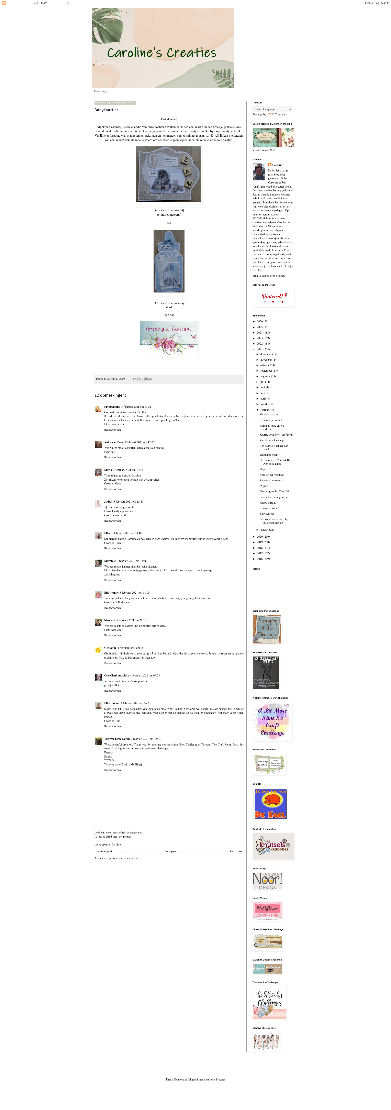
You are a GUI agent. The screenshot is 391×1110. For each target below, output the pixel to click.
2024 (260, 332)
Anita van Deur (113, 442)
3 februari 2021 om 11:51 (136, 406)
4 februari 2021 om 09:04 (145, 675)
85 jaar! (264, 486)
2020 (260, 536)
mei (263, 393)
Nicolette (109, 620)
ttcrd (169, 307)
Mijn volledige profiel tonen (269, 276)
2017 (260, 553)
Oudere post (236, 851)
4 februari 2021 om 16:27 (135, 703)
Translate (280, 114)
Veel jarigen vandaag (272, 474)
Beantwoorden (112, 429)
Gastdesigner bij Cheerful (274, 491)
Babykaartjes (267, 513)
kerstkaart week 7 (270, 455)
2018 (260, 548)
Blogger (220, 1079)
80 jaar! (264, 469)
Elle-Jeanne (111, 592)
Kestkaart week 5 (269, 508)
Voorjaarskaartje (269, 414)
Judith (108, 501)
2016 (260, 559)
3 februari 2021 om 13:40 (128, 501)
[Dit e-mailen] (135, 379)
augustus (265, 376)
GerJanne (110, 648)
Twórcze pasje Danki (117, 739)
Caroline (277, 165)
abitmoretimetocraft (169, 214)
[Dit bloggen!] (139, 379)
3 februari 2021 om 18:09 (134, 592)
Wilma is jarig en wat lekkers (272, 427)
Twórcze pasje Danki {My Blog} (123, 764)
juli (262, 382)
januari (264, 529)
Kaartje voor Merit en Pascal (276, 434)
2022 (260, 343)
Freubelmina (112, 406)
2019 (260, 542)
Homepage (100, 91)
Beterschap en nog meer (273, 497)
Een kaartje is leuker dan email (274, 447)
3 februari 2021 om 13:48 (132, 561)
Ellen (107, 533)
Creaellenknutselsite (116, 675)
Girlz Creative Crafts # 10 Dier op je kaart (275, 462)
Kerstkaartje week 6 (271, 480)
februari (265, 410)
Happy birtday (268, 502)
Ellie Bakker (112, 703)
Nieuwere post (104, 851)
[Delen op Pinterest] (150, 379)
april (263, 398)
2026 (260, 321)
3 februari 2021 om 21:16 (131, 620)
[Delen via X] (143, 379)
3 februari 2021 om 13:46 (127, 533)
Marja (108, 470)
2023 (260, 338)
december (266, 354)
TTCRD (109, 760)
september (266, 370)
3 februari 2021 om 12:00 (139, 442)
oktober (265, 365)
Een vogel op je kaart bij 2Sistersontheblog (274, 521)
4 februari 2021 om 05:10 (132, 648)
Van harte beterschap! (272, 440)
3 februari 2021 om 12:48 (128, 470)
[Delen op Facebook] (146, 379)
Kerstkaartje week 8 (271, 420)
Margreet (110, 561)
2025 (260, 327)
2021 (260, 349)
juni (263, 387)
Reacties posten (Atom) (125, 858)
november (266, 359)
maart (264, 404)
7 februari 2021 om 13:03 (146, 739)
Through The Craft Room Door (219, 744)
